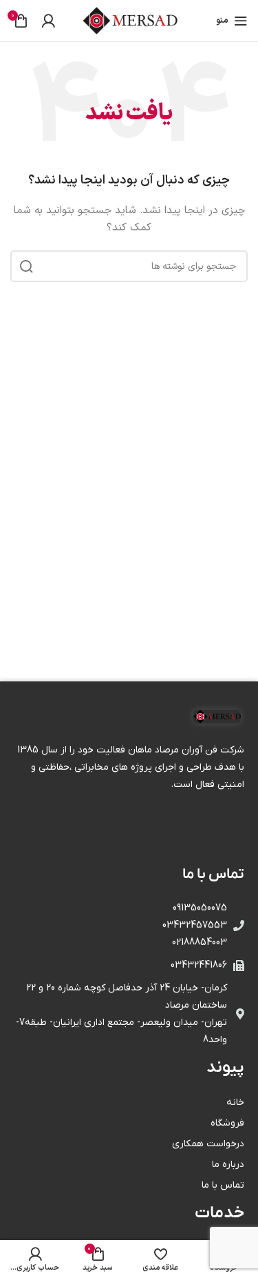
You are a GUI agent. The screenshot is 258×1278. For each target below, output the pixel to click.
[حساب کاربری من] (48, 20)
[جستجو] (26, 266)
